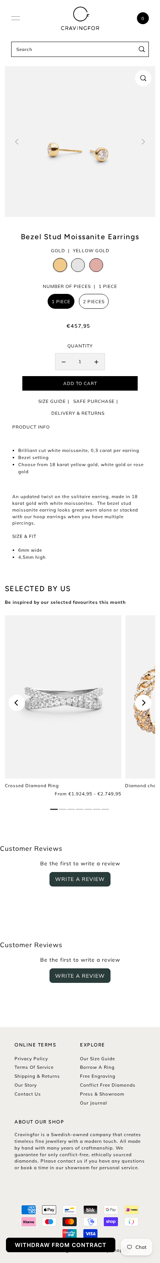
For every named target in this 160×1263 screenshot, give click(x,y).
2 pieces (94, 301)
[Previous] (17, 703)
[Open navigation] (15, 18)
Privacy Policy (31, 1058)
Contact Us (28, 1094)
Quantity (80, 346)
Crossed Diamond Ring (32, 785)
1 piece (61, 301)
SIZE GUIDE (52, 401)
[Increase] (96, 361)
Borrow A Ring (97, 1067)
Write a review (80, 879)
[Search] (141, 49)
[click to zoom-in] (143, 78)
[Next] (143, 703)
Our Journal (93, 1103)
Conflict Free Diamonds (107, 1085)
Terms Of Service (34, 1067)
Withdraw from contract (60, 1244)
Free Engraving (97, 1076)
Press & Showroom (102, 1094)
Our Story (26, 1085)
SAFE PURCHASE (94, 401)
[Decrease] (63, 361)
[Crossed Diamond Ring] (63, 697)
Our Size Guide (97, 1058)
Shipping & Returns (37, 1076)
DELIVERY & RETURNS (78, 413)
